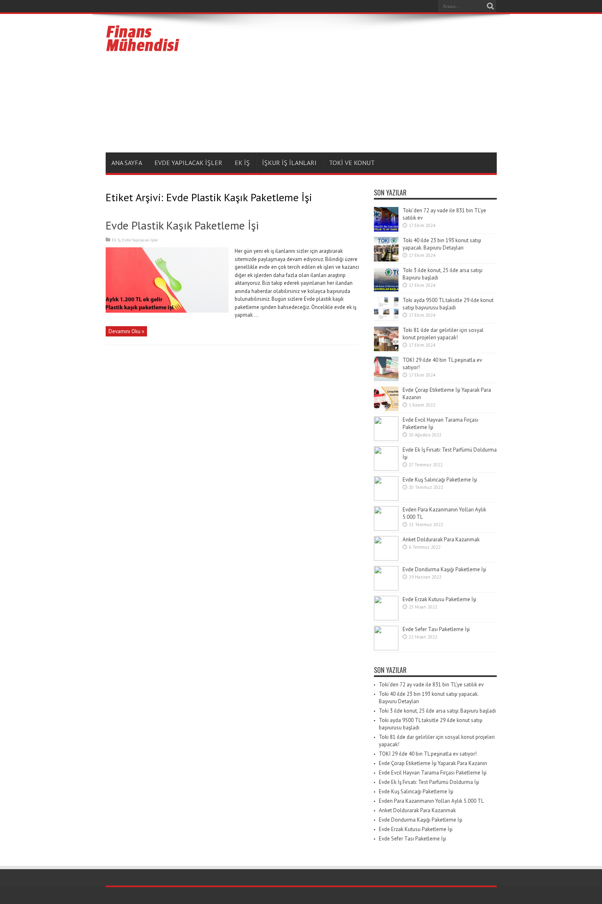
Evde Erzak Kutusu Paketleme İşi (439, 599)
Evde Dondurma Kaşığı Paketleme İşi (444, 569)
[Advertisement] (348, 84)
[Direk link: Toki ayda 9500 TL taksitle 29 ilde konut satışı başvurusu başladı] (386, 319)
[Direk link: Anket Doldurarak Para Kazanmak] (386, 558)
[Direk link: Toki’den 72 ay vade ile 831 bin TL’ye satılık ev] (386, 229)
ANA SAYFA (126, 163)
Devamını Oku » (126, 331)
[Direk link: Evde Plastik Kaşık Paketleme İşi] (167, 310)
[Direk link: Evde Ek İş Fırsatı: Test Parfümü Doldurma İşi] (386, 469)
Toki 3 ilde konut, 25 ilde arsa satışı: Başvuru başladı (437, 710)
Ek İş (242, 163)
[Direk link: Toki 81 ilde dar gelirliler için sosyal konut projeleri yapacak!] (386, 349)
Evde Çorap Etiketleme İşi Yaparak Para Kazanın (433, 763)
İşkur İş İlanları (289, 163)
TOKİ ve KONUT (352, 163)
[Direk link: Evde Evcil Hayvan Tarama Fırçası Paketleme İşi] (386, 439)
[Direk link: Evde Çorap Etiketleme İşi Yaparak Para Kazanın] (386, 409)
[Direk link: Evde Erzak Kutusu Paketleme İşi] (386, 618)
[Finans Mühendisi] (143, 48)
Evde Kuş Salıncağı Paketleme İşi (440, 479)
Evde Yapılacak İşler (188, 163)
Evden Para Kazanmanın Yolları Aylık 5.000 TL (431, 800)
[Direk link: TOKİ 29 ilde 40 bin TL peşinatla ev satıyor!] (386, 379)
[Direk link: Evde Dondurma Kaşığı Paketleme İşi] (386, 588)
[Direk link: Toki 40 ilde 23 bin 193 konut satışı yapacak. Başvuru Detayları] (386, 259)
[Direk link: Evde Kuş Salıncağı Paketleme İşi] (386, 498)
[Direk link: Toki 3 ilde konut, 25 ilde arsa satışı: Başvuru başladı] (386, 289)
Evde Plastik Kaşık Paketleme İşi (182, 225)
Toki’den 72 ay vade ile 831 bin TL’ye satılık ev (431, 684)
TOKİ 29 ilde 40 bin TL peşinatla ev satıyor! (428, 753)
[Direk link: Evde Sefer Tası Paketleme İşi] (386, 648)
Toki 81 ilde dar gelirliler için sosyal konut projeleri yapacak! (443, 334)
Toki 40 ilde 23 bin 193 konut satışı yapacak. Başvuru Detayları (442, 244)
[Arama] (490, 6)
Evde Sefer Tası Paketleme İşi (436, 629)
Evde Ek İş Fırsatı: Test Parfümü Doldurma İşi (429, 782)
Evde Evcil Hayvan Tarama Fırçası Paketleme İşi (433, 772)
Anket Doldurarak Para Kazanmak (441, 539)
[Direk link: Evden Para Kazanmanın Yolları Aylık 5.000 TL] (386, 528)
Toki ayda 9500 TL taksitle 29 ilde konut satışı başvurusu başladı (448, 304)
